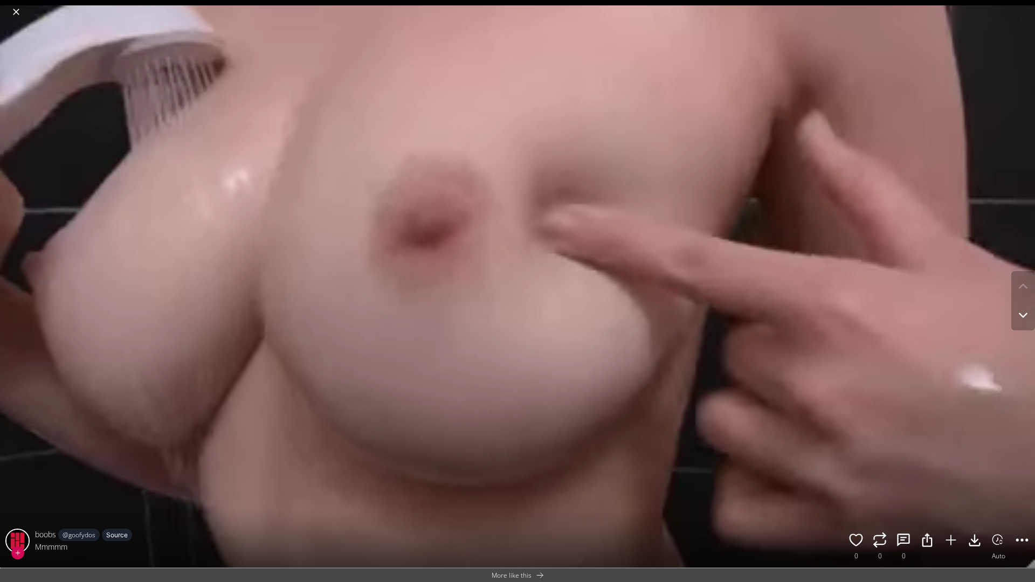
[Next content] (1023, 315)
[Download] (974, 541)
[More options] (1022, 541)
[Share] (927, 541)
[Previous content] (1023, 286)
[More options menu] (1024, 6)
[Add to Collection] (950, 541)
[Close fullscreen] (16, 11)
